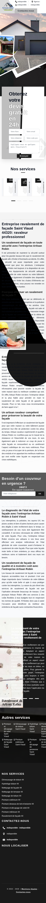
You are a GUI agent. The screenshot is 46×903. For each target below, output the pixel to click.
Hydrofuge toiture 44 (10, 784)
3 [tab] (25, 698)
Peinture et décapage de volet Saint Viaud (8, 730)
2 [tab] (19, 698)
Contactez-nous (26, 11)
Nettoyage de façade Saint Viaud (8, 743)
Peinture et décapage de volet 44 (15, 808)
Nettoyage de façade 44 (12, 788)
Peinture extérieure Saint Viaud (20, 742)
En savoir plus (15, 187)
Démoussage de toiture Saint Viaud (21, 726)
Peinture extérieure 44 (11, 800)
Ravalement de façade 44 (12, 816)
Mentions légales (29, 889)
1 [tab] (13, 698)
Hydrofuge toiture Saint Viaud (34, 727)
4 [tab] (31, 698)
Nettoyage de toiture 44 (11, 796)
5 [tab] (37, 698)
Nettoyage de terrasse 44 (12, 792)
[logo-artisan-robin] (8, 7)
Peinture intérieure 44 (11, 812)
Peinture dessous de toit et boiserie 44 (18, 804)
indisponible (22, 1)
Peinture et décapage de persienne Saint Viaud (34, 747)
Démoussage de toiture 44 (13, 780)
